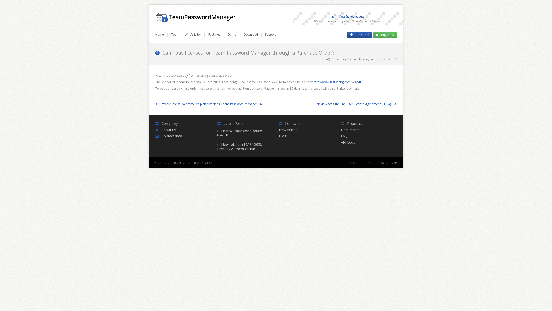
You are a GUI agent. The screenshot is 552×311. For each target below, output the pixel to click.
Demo (231, 34)
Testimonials (351, 16)
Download (250, 34)
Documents (350, 129)
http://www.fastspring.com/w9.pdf (337, 82)
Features (214, 34)
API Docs (348, 142)
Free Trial (362, 35)
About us (168, 129)
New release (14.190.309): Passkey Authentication (239, 146)
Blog (283, 136)
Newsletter (288, 129)
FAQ (327, 59)
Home (159, 34)
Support (270, 34)
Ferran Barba (181, 163)
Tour (174, 34)
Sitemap (392, 163)
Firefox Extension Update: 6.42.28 (240, 133)
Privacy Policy (202, 163)
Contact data (172, 136)
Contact (368, 163)
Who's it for (193, 34)
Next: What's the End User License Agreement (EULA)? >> (357, 104)
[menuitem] (161, 36)
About (354, 163)
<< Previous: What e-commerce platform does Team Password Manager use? (209, 104)
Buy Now (387, 35)
